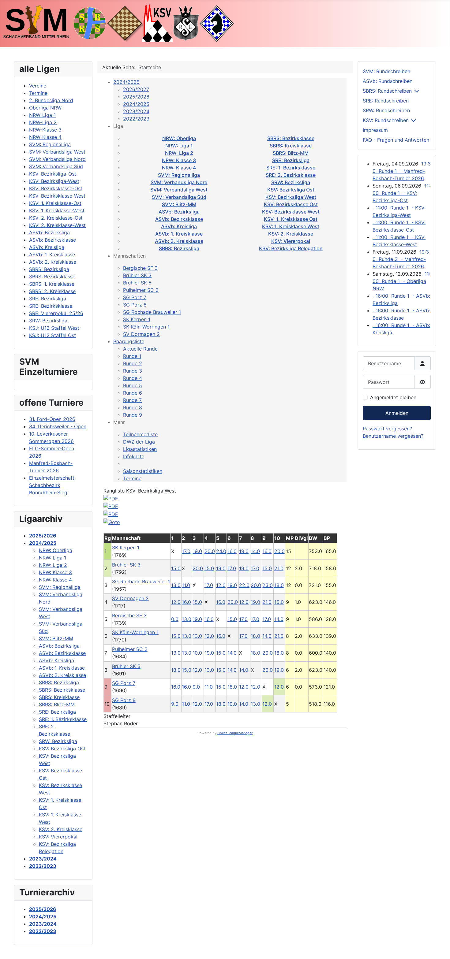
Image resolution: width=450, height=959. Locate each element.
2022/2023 (136, 119)
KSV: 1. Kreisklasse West (290, 226)
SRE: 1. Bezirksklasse (290, 168)
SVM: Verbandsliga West (179, 190)
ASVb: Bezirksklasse (179, 219)
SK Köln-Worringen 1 (146, 327)
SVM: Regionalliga (179, 175)
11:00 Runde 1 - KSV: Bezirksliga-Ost (401, 193)
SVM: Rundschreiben (386, 71)
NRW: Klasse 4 (179, 168)
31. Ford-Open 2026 (52, 419)
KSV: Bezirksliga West (290, 197)
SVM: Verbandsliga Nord (179, 182)
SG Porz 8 (135, 305)
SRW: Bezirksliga (290, 182)
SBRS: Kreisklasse (291, 146)
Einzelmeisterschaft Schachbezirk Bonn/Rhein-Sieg (51, 485)
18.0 (279, 585)
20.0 (209, 551)
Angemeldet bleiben (393, 397)
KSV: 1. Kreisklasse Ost (290, 219)
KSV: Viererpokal (290, 241)
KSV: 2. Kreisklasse (290, 234)
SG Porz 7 (134, 297)
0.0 (174, 619)
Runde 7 (132, 400)
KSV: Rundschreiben (386, 120)
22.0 (244, 585)
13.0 (176, 585)
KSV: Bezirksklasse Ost (291, 204)
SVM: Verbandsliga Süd (179, 197)
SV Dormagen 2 (141, 334)
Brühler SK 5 (137, 283)
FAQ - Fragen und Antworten (396, 140)
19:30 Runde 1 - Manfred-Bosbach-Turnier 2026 (402, 171)
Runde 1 (132, 356)
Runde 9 (132, 415)
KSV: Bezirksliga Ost (290, 190)
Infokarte (133, 456)
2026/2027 (136, 89)
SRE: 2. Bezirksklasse (291, 175)
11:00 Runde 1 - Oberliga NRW (401, 281)
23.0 (267, 585)
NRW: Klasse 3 (179, 160)
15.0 (176, 568)
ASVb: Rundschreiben (387, 81)
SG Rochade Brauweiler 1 (152, 312)
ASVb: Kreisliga (179, 226)
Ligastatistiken (140, 449)
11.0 (186, 585)
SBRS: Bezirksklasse (290, 138)
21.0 (278, 568)
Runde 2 (132, 363)
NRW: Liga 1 (179, 146)
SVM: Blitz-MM (179, 204)
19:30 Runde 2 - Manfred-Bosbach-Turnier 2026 (401, 259)
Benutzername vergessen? (393, 436)
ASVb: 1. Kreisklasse (179, 234)
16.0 (232, 551)
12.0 (221, 585)
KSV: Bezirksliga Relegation (291, 248)
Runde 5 (132, 385)
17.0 (186, 551)
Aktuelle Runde (140, 349)
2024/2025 (126, 82)
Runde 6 (132, 393)
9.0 (196, 687)
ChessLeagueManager (235, 733)
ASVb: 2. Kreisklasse (179, 241)
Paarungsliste (128, 341)
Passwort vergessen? (387, 429)
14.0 (255, 551)
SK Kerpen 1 (136, 319)
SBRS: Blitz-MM (291, 153)
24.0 (221, 551)
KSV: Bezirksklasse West (291, 212)
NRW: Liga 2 (179, 153)
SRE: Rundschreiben (386, 101)
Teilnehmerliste (140, 434)
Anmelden (396, 413)
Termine (132, 478)
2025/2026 (136, 97)
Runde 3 (132, 371)
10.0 (197, 653)
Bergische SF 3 (140, 268)
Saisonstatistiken (142, 471)
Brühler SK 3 (137, 275)
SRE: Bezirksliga (290, 160)
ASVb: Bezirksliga (179, 212)
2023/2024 (136, 111)
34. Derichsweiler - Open (57, 426)
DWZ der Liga (139, 442)
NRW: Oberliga (179, 138)
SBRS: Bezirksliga (179, 248)
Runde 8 (132, 407)
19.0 (197, 551)
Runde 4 (132, 378)
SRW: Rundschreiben (386, 110)
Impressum (375, 130)
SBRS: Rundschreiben (387, 91)
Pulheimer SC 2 (141, 290)
